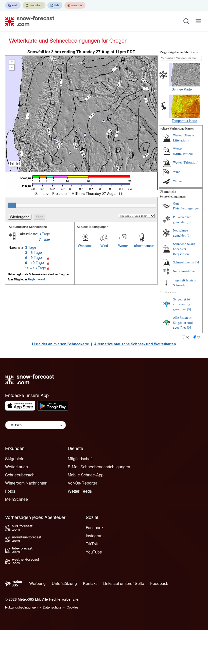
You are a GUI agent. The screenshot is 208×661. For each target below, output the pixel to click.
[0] (202, 208)
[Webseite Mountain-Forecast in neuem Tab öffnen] (34, 5)
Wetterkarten (16, 467)
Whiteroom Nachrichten (26, 483)
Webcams (85, 245)
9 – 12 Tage (34, 262)
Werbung (37, 583)
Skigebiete (14, 458)
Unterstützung (64, 583)
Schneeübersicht (20, 475)
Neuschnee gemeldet (180, 233)
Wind (104, 245)
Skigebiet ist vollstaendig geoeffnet (181, 304)
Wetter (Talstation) (185, 162)
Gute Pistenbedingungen (186, 206)
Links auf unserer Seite (123, 583)
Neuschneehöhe (184, 271)
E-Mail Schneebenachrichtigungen (99, 467)
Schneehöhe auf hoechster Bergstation (184, 248)
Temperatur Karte (184, 120)
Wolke (177, 181)
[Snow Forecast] (28, 21)
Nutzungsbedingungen (21, 607)
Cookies (73, 607)
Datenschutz (52, 607)
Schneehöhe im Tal (186, 262)
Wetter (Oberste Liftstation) (183, 137)
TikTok (92, 544)
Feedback (159, 583)
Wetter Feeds (80, 491)
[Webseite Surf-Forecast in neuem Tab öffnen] (13, 5)
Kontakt (90, 583)
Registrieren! (36, 279)
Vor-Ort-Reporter (82, 483)
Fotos (10, 491)
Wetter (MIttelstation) (183, 151)
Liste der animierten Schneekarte (60, 343)
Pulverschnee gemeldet (182, 219)
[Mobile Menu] (198, 21)
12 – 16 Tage (35, 267)
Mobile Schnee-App (85, 475)
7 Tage (44, 239)
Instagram (94, 536)
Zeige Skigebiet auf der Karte (179, 52)
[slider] (12, 205)
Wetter (123, 245)
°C (187, 337)
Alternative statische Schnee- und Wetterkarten (135, 343)
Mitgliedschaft (80, 458)
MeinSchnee (16, 499)
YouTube (94, 552)
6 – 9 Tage (33, 257)
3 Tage (44, 233)
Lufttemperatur (141, 245)
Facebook (94, 527)
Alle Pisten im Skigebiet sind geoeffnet (183, 322)
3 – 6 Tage (33, 252)
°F (198, 337)
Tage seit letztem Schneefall (184, 283)
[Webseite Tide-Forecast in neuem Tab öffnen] (54, 5)
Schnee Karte (182, 89)
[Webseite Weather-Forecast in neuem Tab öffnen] (74, 5)
